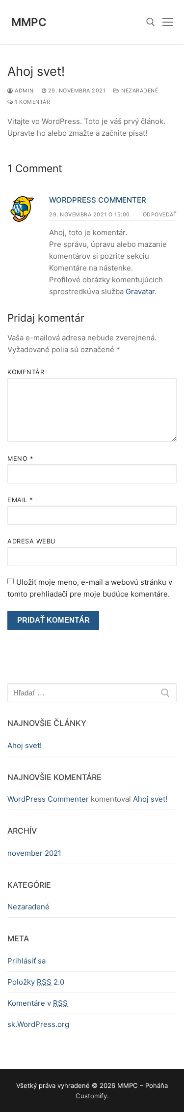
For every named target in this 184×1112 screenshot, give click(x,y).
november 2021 (34, 853)
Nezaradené (139, 91)
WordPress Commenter (97, 200)
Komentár (25, 372)
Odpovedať (160, 214)
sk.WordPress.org (38, 1024)
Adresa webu (31, 541)
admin (23, 91)
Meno (20, 458)
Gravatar (140, 291)
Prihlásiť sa (26, 960)
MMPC (29, 22)
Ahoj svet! (24, 745)
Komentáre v (37, 1003)
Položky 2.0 (35, 982)
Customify (91, 1096)
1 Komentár (31, 102)
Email (20, 500)
